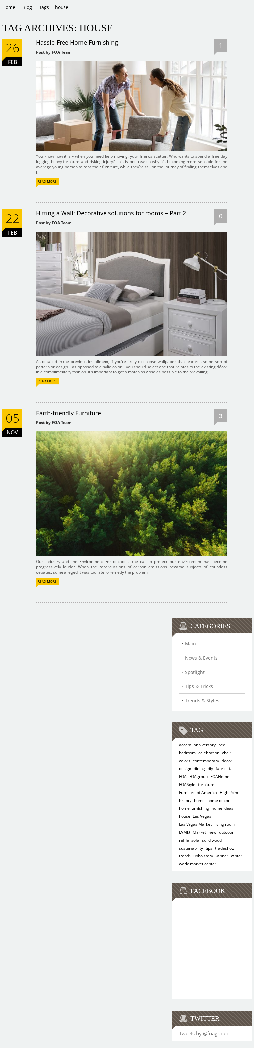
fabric (221, 768)
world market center (197, 864)
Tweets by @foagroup (203, 1033)
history (185, 800)
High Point (229, 792)
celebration (208, 753)
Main (190, 643)
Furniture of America (198, 792)
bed (221, 745)
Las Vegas (202, 816)
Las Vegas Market (195, 824)
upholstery (203, 856)
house (184, 816)
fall (231, 768)
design (185, 768)
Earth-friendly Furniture (68, 413)
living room (224, 824)
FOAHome (219, 776)
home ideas (222, 808)
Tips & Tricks (199, 686)
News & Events (201, 658)
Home (8, 7)
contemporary (206, 761)
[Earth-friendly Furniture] (131, 433)
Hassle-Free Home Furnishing (77, 42)
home (199, 800)
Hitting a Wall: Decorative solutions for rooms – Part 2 (111, 213)
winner (222, 856)
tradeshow (224, 848)
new (212, 832)
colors (184, 761)
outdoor (226, 832)
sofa (195, 840)
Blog (27, 7)
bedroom (187, 753)
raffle (184, 840)
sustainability (191, 848)
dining (199, 768)
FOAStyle (187, 784)
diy (210, 768)
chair (226, 753)
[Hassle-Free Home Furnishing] (131, 63)
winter (236, 856)
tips (209, 848)
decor (227, 761)
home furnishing (194, 808)
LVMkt (184, 832)
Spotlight (195, 672)
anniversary (205, 745)
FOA (183, 776)
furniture (206, 784)
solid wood (212, 840)
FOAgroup (198, 776)
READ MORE (47, 181)
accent (185, 745)
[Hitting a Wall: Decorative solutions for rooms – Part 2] (131, 234)
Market (199, 832)
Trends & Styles (202, 700)
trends (185, 856)
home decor (218, 800)
